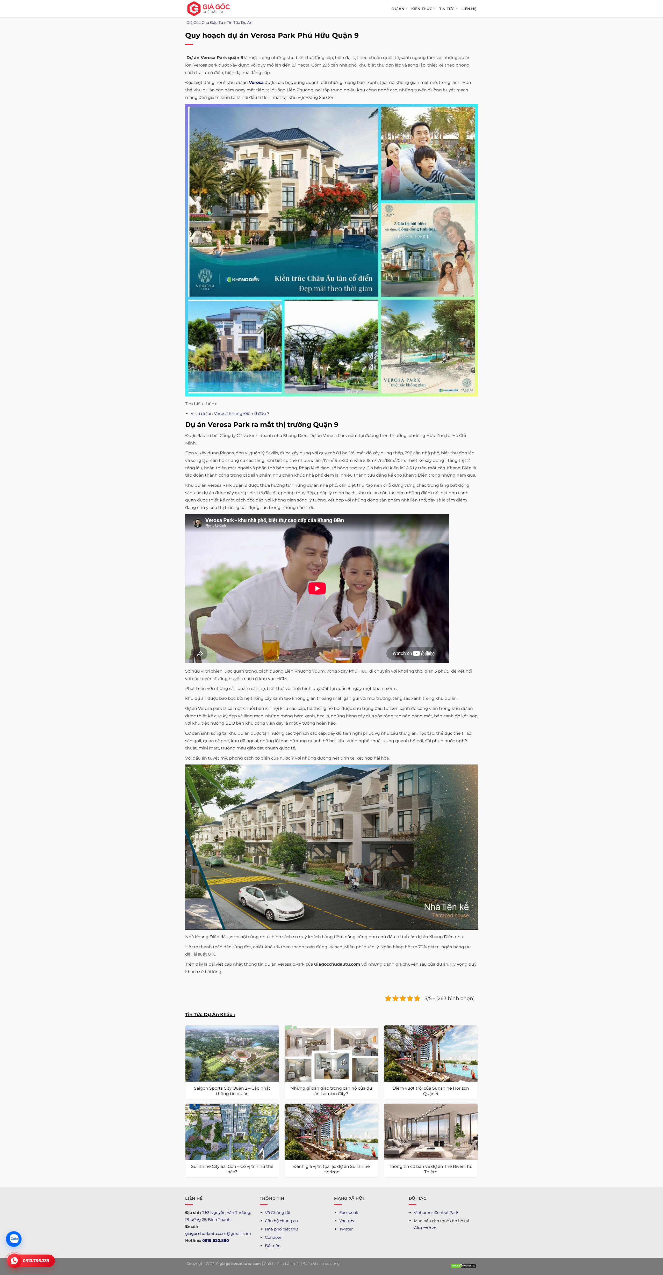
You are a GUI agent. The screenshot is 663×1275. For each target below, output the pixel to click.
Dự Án (397, 8)
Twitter (346, 1229)
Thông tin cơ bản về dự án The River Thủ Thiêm (431, 1169)
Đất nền (272, 1245)
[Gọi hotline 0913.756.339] (14, 1260)
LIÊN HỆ (469, 8)
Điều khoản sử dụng (321, 1263)
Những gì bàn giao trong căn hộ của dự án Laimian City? (331, 1091)
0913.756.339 (36, 1260)
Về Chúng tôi (277, 1212)
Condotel (274, 1237)
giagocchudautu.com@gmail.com (218, 1233)
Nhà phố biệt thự (281, 1229)
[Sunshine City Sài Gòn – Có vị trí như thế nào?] (232, 1132)
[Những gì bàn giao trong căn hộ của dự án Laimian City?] (331, 1053)
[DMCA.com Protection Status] (464, 1265)
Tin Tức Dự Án (239, 22)
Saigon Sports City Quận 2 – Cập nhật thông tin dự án (232, 1091)
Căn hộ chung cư (281, 1220)
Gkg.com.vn (425, 1227)
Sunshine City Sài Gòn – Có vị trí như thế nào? (232, 1169)
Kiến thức (421, 8)
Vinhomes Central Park (436, 1212)
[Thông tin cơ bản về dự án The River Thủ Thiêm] (431, 1132)
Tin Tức (446, 8)
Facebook (348, 1212)
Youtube (347, 1220)
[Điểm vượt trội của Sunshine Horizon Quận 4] (431, 1053)
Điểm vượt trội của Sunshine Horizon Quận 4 (431, 1091)
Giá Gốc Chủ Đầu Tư (204, 22)
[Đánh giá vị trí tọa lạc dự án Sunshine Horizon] (331, 1132)
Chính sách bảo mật (282, 1263)
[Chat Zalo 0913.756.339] (13, 1239)
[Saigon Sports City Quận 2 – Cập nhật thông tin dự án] (232, 1053)
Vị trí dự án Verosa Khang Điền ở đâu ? (230, 413)
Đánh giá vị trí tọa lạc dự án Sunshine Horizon (331, 1169)
